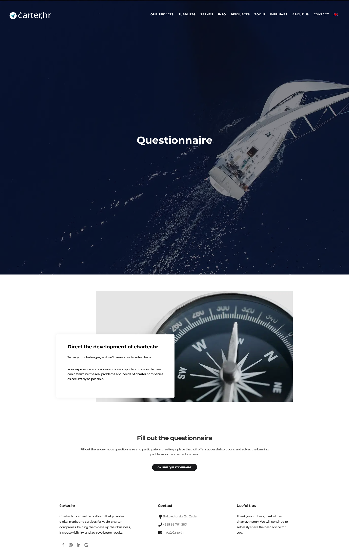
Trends (207, 14)
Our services (161, 14)
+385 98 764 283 (175, 524)
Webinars (278, 14)
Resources (240, 14)
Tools (259, 14)
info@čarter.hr (173, 532)
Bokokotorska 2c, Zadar (180, 516)
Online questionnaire (175, 467)
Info (222, 14)
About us (300, 14)
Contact (321, 14)
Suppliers (187, 14)
